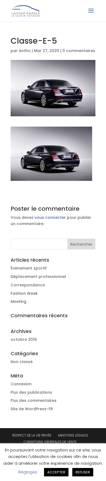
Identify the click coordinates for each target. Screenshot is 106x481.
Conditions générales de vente (50, 442)
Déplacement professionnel (38, 276)
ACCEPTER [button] (56, 472)
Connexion (21, 384)
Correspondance (28, 285)
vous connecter (50, 217)
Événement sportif (29, 268)
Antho (25, 50)
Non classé (22, 361)
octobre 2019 (24, 339)
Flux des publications (31, 392)
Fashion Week (24, 293)
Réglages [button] (27, 472)
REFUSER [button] (83, 472)
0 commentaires (79, 50)
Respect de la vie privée (31, 435)
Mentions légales (73, 435)
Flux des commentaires (34, 400)
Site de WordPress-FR (32, 409)
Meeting (18, 301)
